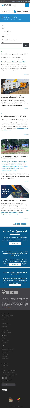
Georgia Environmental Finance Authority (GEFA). (13, 62)
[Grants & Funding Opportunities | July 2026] (15, 113)
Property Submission (7, 315)
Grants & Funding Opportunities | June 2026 (13, 200)
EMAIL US (3, 367)
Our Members (5, 320)
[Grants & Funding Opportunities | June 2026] (15, 191)
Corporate (4, 356)
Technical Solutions (7, 351)
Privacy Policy (5, 358)
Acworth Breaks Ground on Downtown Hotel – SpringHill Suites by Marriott (14, 157)
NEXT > (28, 224)
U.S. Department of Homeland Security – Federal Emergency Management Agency (15, 212)
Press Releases (5, 34)
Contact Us (19, 1)
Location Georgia (9, 6)
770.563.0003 (26, 1)
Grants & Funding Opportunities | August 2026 (14, 54)
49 (22, 223)
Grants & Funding (6, 31)
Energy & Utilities (6, 332)
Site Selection (18, 8)
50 (23, 223)
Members (4, 353)
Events (3, 28)
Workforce (5, 330)
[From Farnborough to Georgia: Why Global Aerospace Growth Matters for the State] (15, 86)
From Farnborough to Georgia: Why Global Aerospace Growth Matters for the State (13, 96)
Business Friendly (6, 325)
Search (2, 42)
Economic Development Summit (9, 40)
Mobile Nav (27, 5)
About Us (4, 345)
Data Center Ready (6, 317)
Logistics (4, 328)
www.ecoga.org (7, 307)
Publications (5, 37)
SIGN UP (4, 390)
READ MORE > (26, 74)
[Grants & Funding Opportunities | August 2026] (15, 51)
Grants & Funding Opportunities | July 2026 (13, 116)
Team (3, 347)
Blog (3, 25)
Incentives (4, 327)
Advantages (5, 323)
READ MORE (15, 243)
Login (13, 1)
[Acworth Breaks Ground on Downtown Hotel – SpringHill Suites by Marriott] (15, 146)
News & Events (9, 17)
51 (25, 223)
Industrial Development (8, 349)
